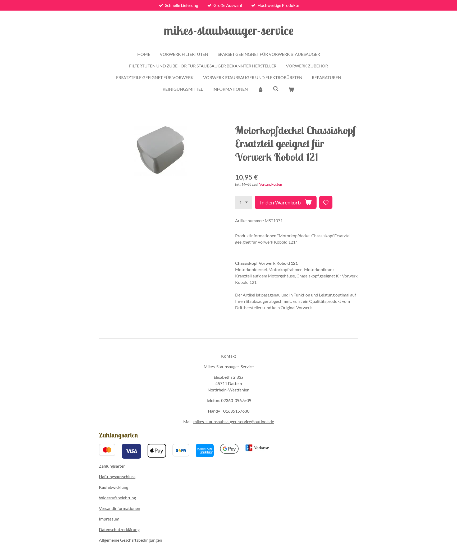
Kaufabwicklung (113, 487)
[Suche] (275, 88)
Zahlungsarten (112, 465)
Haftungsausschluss (117, 476)
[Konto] (260, 89)
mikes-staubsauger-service (229, 30)
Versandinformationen (119, 508)
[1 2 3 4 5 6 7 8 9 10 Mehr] (243, 202)
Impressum (109, 518)
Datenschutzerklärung (119, 529)
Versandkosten (270, 184)
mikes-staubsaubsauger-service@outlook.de (233, 421)
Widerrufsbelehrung (117, 497)
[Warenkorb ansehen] (291, 89)
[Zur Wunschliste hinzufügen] (325, 202)
